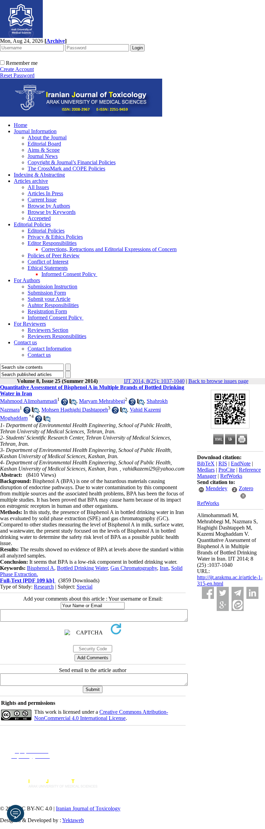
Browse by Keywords (52, 212)
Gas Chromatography (133, 568)
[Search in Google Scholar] (64, 403)
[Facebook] (208, 593)
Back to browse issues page (218, 381)
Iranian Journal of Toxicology (88, 808)
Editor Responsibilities (52, 243)
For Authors (27, 280)
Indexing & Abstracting (39, 175)
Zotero (246, 488)
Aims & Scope (44, 150)
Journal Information (35, 131)
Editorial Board (44, 144)
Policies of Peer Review (54, 255)
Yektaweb (73, 820)
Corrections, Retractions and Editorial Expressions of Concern (109, 249)
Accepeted (39, 218)
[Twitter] (223, 593)
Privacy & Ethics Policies (55, 237)
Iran (164, 568)
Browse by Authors (49, 206)
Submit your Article (49, 299)
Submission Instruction (52, 286)
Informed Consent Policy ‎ (69, 274)
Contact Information (49, 349)
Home (20, 125)
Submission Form (47, 293)
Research (44, 587)
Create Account (17, 69)
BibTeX (206, 463)
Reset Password (17, 75)
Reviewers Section (48, 330)
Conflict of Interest (48, 262)
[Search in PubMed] (72, 403)
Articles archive (31, 181)
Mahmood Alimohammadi (28, 401)
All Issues (38, 187)
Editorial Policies (32, 224)
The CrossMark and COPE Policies (66, 168)
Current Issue (42, 200)
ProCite (226, 470)
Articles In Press (45, 193)
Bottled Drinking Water (82, 568)
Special (84, 587)
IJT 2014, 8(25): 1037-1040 (154, 381)
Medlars (206, 470)
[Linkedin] (252, 593)
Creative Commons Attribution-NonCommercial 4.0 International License (101, 715)
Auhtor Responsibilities (53, 305)
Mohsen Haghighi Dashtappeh (74, 410)
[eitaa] (238, 605)
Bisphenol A (40, 568)
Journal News (43, 156)
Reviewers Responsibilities (57, 336)
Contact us (25, 342)
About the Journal (47, 137)
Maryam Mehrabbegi (102, 401)
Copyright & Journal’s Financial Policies (72, 162)
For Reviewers (30, 324)
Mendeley (216, 488)
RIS (222, 463)
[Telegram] (238, 593)
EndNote (241, 463)
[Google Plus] (223, 605)
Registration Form (47, 311)
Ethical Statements (48, 268)
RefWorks (231, 476)
